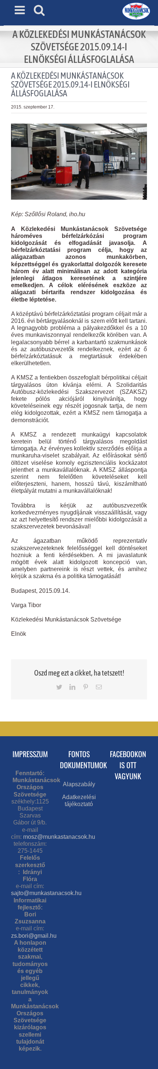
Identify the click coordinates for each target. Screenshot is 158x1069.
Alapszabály (79, 784)
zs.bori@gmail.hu (34, 936)
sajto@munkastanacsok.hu (46, 893)
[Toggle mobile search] (39, 10)
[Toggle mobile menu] (20, 10)
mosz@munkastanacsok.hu (59, 837)
